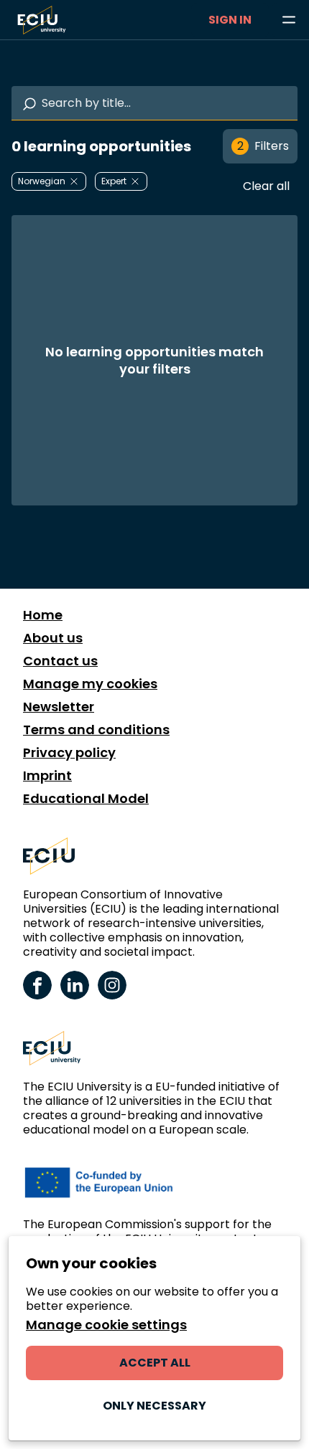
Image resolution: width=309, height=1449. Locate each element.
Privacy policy (69, 752)
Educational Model (86, 798)
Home (43, 615)
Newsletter (58, 707)
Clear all (266, 186)
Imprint (47, 775)
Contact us (60, 661)
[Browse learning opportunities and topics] (289, 20)
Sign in (230, 19)
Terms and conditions (96, 729)
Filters (263, 146)
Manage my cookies (90, 684)
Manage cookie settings (106, 1325)
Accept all (154, 1362)
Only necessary (154, 1405)
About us (53, 638)
